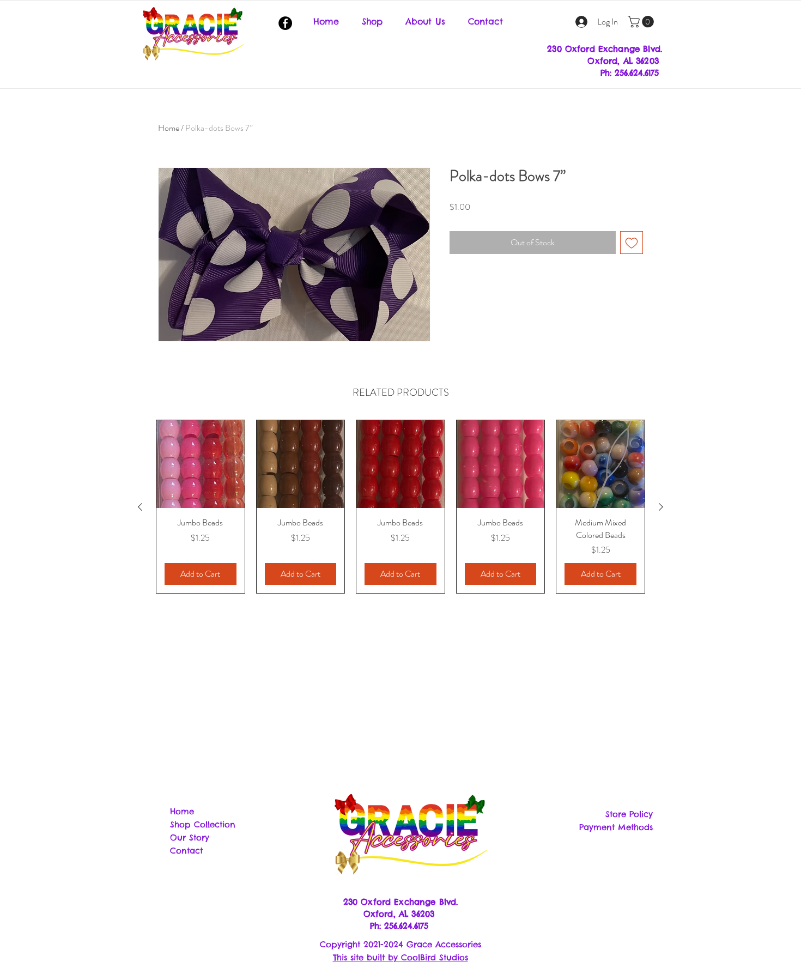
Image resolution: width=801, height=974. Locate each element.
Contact (186, 850)
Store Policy (629, 814)
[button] (642, 22)
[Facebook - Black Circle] (285, 23)
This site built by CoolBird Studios (400, 957)
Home (168, 128)
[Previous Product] (140, 506)
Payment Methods (616, 827)
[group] (401, 506)
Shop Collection (202, 824)
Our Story (189, 837)
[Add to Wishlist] (631, 242)
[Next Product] (661, 506)
